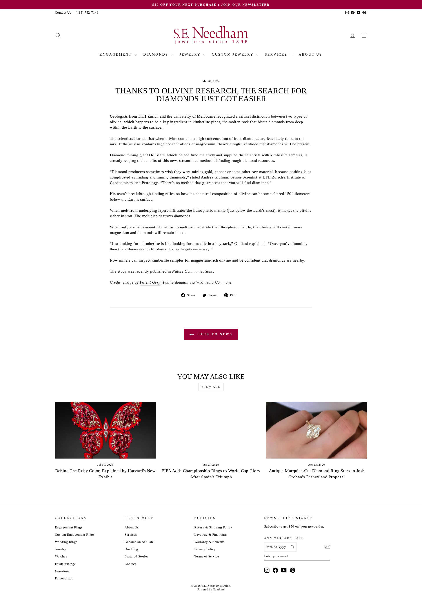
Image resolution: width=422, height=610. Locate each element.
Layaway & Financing (210, 534)
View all (211, 386)
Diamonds (156, 54)
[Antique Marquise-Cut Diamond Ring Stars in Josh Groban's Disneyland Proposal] (316, 430)
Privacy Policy (204, 549)
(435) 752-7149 (87, 12)
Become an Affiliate (139, 542)
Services (277, 54)
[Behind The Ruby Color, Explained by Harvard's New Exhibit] (105, 430)
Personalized (64, 578)
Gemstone (62, 571)
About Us (310, 54)
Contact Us (63, 12)
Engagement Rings (68, 527)
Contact (130, 564)
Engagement (116, 54)
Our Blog (131, 549)
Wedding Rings (66, 542)
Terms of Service (206, 556)
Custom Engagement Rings (75, 534)
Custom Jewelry (233, 54)
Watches (61, 556)
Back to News (214, 334)
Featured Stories (136, 556)
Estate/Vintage (65, 564)
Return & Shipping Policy (213, 527)
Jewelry (191, 54)
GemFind (219, 589)
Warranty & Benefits (209, 542)
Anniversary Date (284, 538)
